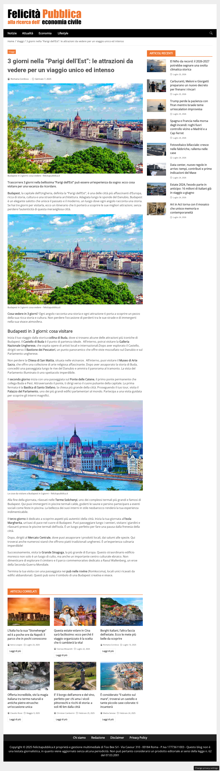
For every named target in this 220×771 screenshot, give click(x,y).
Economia (45, 33)
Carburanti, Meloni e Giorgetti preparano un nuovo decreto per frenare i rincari (189, 85)
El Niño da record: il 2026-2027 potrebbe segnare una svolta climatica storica (189, 65)
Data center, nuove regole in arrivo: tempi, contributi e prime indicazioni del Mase (191, 169)
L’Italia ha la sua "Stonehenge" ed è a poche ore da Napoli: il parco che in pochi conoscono (27, 634)
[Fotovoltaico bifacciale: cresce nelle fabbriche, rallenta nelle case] (156, 149)
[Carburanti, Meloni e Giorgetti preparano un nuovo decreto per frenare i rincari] (156, 85)
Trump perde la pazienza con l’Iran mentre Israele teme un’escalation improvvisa (189, 105)
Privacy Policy (138, 737)
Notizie (12, 33)
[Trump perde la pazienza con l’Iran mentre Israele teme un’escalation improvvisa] (156, 105)
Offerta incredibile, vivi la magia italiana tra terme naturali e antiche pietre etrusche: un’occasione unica (28, 701)
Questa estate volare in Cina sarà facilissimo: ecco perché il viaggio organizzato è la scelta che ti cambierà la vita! (73, 636)
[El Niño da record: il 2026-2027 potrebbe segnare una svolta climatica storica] (156, 65)
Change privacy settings (206, 768)
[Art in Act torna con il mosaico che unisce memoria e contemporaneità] (156, 208)
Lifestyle (63, 33)
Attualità (27, 33)
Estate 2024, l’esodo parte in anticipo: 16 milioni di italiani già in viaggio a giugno (190, 188)
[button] (211, 33)
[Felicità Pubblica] (44, 16)
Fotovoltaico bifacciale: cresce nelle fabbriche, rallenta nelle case (189, 149)
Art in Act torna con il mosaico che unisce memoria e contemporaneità (189, 208)
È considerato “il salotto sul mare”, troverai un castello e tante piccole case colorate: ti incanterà (119, 701)
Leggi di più (15, 651)
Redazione (98, 737)
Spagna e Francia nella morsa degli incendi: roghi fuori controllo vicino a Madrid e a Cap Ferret (189, 127)
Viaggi (12, 51)
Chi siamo (79, 737)
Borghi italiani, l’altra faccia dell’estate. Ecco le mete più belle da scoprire (118, 634)
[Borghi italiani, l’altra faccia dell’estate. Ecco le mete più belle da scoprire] (121, 612)
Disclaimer (117, 737)
